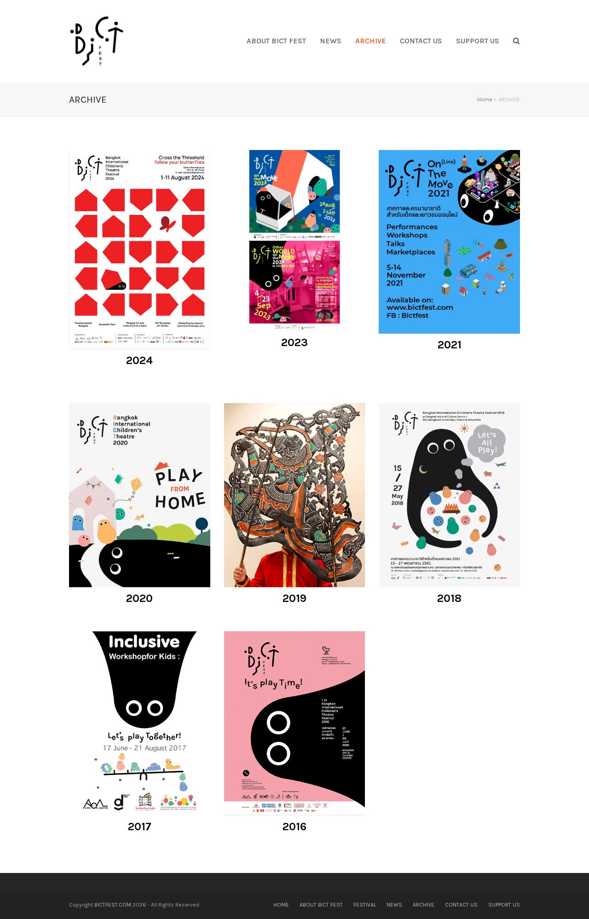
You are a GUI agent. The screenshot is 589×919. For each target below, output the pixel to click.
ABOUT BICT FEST (321, 905)
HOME (281, 905)
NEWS (394, 905)
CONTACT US (461, 905)
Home (484, 99)
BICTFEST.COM (112, 905)
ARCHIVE (423, 905)
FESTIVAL (364, 905)
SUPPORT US (504, 905)
